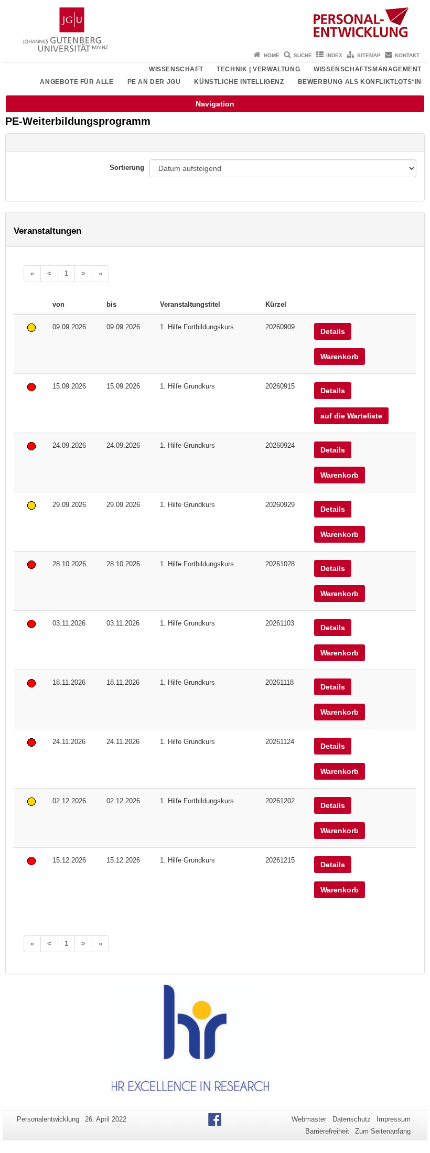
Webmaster (309, 1119)
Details (332, 331)
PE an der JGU (154, 81)
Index (334, 55)
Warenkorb (339, 356)
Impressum (394, 1119)
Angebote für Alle (76, 81)
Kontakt (407, 55)
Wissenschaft (176, 69)
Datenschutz (351, 1119)
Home (272, 55)
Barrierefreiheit (327, 1131)
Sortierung (127, 167)
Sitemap (369, 55)
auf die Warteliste (351, 416)
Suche (303, 55)
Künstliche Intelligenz (239, 81)
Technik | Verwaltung (258, 69)
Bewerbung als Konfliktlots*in (360, 81)
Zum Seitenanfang (383, 1131)
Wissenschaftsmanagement (368, 69)
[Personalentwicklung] (215, 23)
